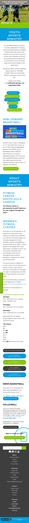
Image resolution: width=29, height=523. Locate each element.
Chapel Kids (14, 470)
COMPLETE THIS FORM (14, 437)
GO (24, 448)
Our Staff (14, 461)
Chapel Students (14, 473)
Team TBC (14, 490)
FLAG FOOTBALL (12, 99)
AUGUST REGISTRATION (14, 350)
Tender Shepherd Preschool (14, 481)
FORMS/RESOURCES (14, 508)
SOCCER (13, 106)
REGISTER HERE (10, 168)
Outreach (14, 492)
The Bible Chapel (19, 519)
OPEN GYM (13, 103)
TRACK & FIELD (14, 109)
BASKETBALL (13, 93)
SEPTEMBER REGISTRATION (14, 356)
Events (14, 495)
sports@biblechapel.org (11, 416)
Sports (14, 479)
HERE (16, 3)
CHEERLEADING (12, 96)
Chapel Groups (14, 488)
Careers (14, 459)
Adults (14, 475)
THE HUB (14, 510)
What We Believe (14, 457)
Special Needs (14, 477)
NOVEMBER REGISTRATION (14, 368)
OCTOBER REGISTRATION (14, 362)
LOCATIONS (14, 504)
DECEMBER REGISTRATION (14, 374)
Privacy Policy (14, 464)
